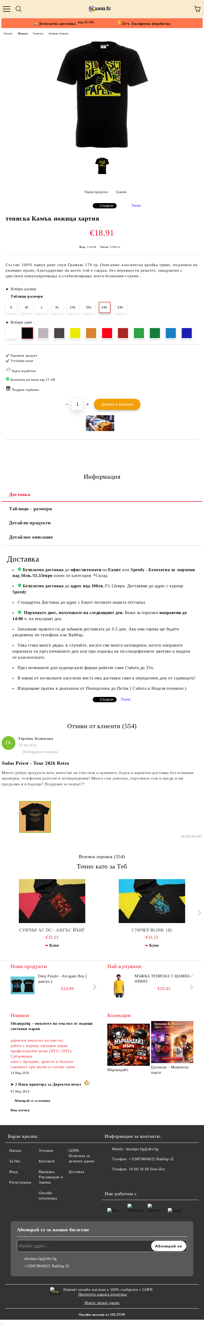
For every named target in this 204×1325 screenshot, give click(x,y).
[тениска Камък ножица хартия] (102, 149)
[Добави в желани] (191, 353)
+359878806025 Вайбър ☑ (151, 1159)
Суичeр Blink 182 (151, 930)
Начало (8, 33)
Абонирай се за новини (32, 1101)
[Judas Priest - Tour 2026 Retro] (35, 820)
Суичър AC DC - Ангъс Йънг (52, 930)
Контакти (47, 1161)
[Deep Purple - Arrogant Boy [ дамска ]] (23, 985)
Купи (54, 945)
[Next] (198, 912)
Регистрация (20, 1182)
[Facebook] (111, 1180)
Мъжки (23, 33)
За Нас (14, 1161)
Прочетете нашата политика (102, 1294)
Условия (46, 1151)
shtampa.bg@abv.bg (142, 1149)
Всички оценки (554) (102, 856)
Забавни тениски (58, 33)
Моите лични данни (102, 1303)
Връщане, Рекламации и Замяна (51, 1177)
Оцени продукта (96, 192)
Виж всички (20, 1110)
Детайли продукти (30, 522)
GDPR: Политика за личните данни (82, 1156)
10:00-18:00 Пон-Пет (147, 1169)
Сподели (106, 206)
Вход (13, 1172)
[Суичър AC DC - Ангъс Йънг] (52, 901)
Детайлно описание (31, 537)
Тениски (38, 33)
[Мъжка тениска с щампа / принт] (119, 985)
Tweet (136, 206)
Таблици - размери (30, 508)
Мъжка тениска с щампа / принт (164, 978)
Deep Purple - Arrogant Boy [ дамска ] (62, 978)
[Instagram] (123, 1180)
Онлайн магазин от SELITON (102, 1315)
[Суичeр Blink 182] (152, 901)
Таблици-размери (27, 296)
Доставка (19, 494)
